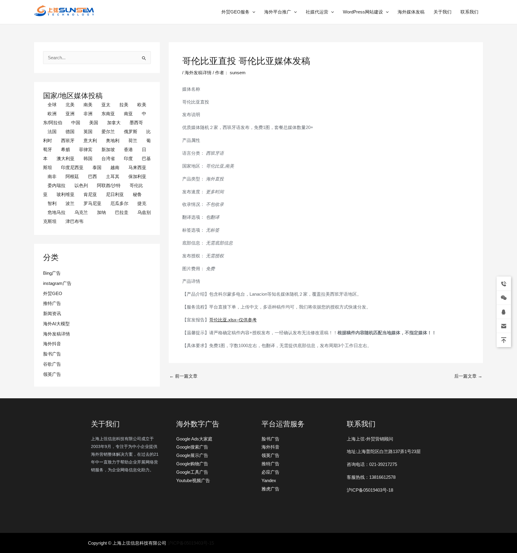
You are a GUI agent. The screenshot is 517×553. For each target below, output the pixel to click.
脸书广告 (52, 353)
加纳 (101, 212)
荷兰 (132, 140)
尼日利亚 (115, 194)
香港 (128, 149)
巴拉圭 (121, 212)
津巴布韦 (74, 221)
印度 (128, 158)
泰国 (96, 167)
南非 (52, 176)
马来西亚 (137, 167)
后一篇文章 (468, 376)
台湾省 (108, 158)
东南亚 (108, 113)
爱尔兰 (108, 131)
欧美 (141, 104)
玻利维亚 (65, 194)
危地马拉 (57, 212)
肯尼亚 (90, 194)
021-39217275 (383, 464)
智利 (52, 203)
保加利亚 (137, 176)
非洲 (87, 113)
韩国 (87, 158)
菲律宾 (85, 149)
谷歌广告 (52, 364)
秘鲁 (137, 194)
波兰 (70, 203)
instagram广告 (57, 283)
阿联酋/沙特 (109, 185)
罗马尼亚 (92, 203)
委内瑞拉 (57, 185)
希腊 (65, 149)
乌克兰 (81, 212)
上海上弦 (38, 17)
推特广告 (52, 303)
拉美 (123, 104)
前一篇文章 (183, 376)
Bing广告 (52, 273)
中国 (75, 122)
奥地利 (112, 140)
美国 (93, 122)
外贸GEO (52, 293)
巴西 (92, 176)
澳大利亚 (65, 158)
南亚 (128, 113)
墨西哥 (136, 122)
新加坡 (108, 149)
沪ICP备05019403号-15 (191, 543)
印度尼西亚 (72, 167)
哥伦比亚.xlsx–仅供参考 (233, 319)
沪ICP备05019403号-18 (370, 490)
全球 (52, 104)
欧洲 (52, 113)
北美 (70, 104)
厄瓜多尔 (119, 203)
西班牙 (67, 140)
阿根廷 (72, 176)
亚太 (105, 104)
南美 (87, 104)
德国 (70, 131)
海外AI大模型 (56, 323)
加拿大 (114, 122)
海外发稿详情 (56, 333)
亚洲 (70, 113)
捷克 (141, 203)
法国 (52, 131)
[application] (252, 12)
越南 (114, 167)
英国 (87, 131)
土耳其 (112, 176)
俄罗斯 (130, 131)
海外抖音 (52, 343)
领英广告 (52, 374)
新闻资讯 (52, 313)
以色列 (81, 185)
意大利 (90, 140)
